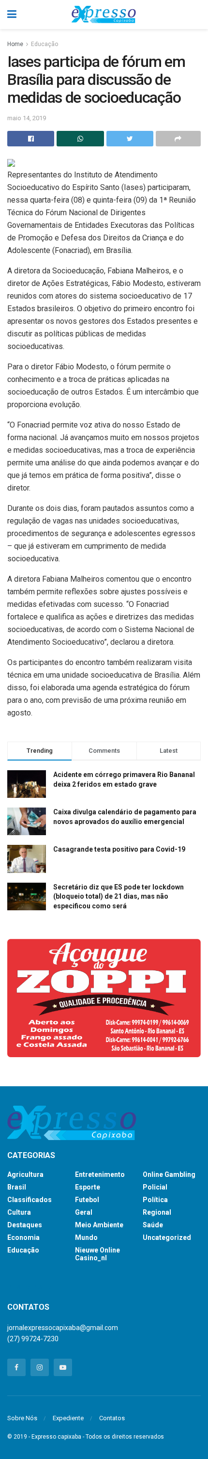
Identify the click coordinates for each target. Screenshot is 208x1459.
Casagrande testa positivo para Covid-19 (119, 849)
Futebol (87, 1200)
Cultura (19, 1212)
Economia (23, 1237)
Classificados (29, 1200)
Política (155, 1200)
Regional (157, 1212)
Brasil (16, 1187)
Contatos (112, 1418)
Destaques (24, 1225)
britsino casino (29, 1286)
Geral (83, 1212)
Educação (44, 44)
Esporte (87, 1187)
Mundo (86, 1237)
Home (15, 44)
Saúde (153, 1225)
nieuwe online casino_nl (97, 1254)
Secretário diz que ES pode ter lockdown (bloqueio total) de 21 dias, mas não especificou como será (118, 896)
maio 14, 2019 (26, 118)
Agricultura (25, 1174)
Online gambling (169, 1174)
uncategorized (167, 1237)
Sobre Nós (22, 1418)
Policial (155, 1187)
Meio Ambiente (99, 1225)
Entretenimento (100, 1174)
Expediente (68, 1418)
